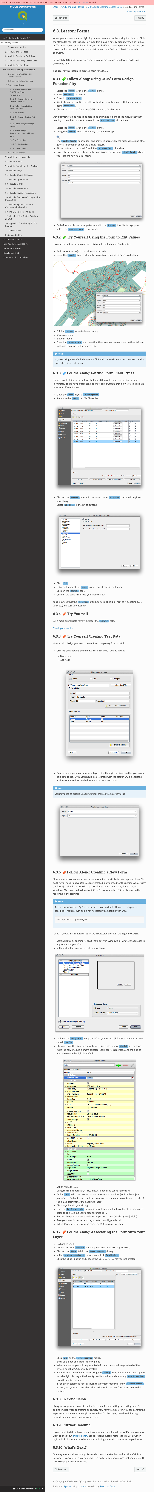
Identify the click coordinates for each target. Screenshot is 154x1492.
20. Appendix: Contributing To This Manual (21, 224)
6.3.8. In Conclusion (18, 140)
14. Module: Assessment (16, 188)
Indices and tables (13, 235)
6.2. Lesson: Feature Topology (20, 81)
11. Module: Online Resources (19, 175)
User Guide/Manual (12, 239)
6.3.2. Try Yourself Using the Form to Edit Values (21, 100)
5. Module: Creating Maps (17, 65)
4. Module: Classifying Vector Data (21, 61)
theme (83, 1486)
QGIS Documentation (24, 7)
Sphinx (67, 1486)
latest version (82, 2)
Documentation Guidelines (15, 257)
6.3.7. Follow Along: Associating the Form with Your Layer (22, 133)
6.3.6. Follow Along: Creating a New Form (22, 125)
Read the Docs (107, 1486)
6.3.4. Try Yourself (17, 113)
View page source (136, 11)
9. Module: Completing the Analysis (21, 166)
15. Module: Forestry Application (20, 193)
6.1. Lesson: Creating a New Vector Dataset (20, 75)
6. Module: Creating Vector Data (20, 70)
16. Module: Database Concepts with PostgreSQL (22, 198)
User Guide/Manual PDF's (15, 244)
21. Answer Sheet (13, 230)
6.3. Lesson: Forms (16, 85)
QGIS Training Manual (73, 7)
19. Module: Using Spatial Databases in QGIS (22, 217)
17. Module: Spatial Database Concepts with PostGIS (19, 205)
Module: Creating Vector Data (105, 7)
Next (139, 18)
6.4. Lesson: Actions (16, 153)
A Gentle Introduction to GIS (16, 38)
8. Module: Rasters (14, 161)
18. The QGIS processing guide (19, 212)
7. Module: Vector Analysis (17, 157)
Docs (55, 7)
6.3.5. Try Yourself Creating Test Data (22, 118)
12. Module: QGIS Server (16, 179)
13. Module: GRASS (14, 184)
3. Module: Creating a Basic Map (20, 56)
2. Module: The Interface (16, 52)
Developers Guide (11, 253)
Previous (62, 18)
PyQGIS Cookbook (12, 248)
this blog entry (80, 1436)
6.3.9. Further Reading (19, 144)
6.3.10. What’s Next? (18, 148)
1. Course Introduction (15, 47)
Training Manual (10, 43)
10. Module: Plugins (14, 171)
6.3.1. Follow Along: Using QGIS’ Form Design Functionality (20, 92)
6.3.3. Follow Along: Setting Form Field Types (21, 107)
